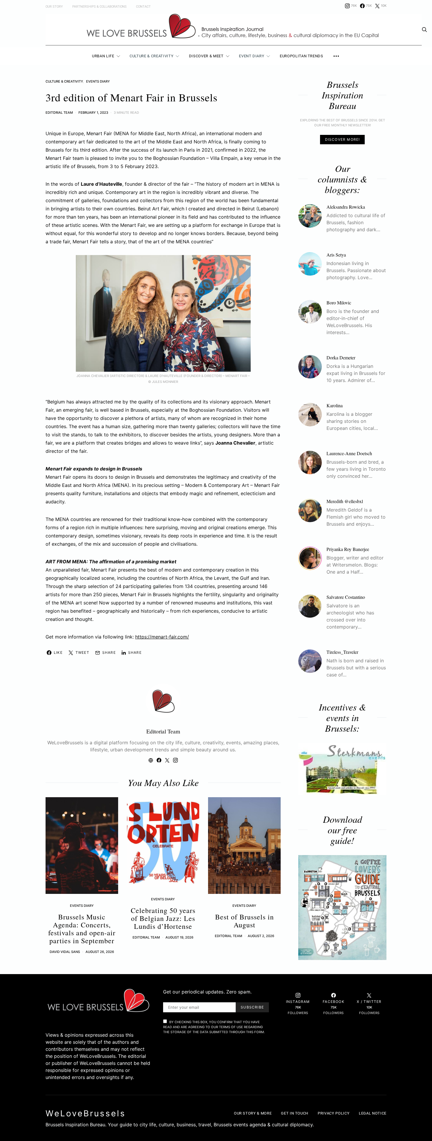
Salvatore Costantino (345, 597)
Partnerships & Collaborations (99, 7)
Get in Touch (294, 1113)
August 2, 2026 (261, 936)
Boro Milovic (338, 302)
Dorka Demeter (340, 357)
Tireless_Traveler (342, 652)
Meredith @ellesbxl (344, 501)
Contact (143, 7)
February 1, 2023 (93, 112)
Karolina (334, 405)
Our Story (54, 7)
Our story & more (253, 1113)
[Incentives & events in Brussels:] (342, 769)
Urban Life (103, 56)
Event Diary (251, 56)
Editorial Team (59, 112)
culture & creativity (64, 81)
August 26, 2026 (100, 952)
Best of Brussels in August (244, 920)
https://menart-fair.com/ (162, 637)
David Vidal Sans (65, 952)
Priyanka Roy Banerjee (347, 549)
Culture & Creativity (151, 56)
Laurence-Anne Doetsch (349, 453)
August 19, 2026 (179, 937)
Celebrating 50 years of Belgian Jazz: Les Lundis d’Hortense (163, 918)
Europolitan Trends (301, 56)
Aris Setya (336, 255)
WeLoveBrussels (86, 1113)
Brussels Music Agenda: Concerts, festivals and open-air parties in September (81, 928)
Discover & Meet (206, 56)
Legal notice (372, 1113)
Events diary (98, 81)
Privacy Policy (333, 1113)
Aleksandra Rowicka (345, 207)
